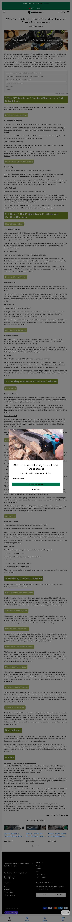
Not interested (36, 489)
